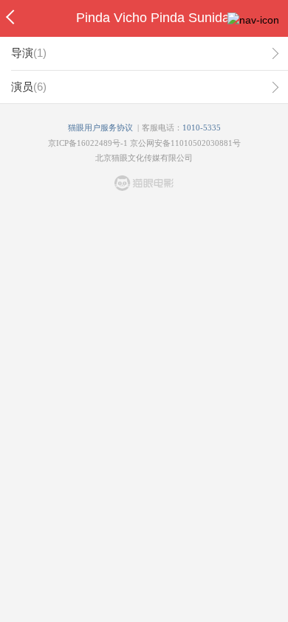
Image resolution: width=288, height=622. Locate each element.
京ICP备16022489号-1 (88, 143)
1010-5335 (201, 127)
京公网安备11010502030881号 (185, 143)
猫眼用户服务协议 (100, 127)
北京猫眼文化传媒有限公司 (144, 157)
